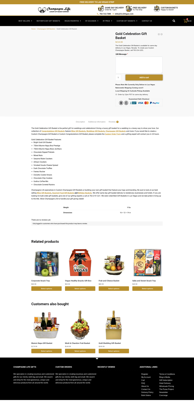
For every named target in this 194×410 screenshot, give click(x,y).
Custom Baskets (169, 8)
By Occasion (90, 21)
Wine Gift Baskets (78, 131)
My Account (146, 377)
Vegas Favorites (71, 21)
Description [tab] (80, 122)
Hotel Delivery (165, 383)
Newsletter (163, 392)
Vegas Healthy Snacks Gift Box (78, 281)
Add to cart (144, 77)
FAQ (143, 383)
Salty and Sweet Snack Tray (144, 281)
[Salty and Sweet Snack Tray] (147, 262)
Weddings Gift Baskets (95, 131)
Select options (46, 288)
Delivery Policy (147, 392)
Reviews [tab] (112, 122)
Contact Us (147, 21)
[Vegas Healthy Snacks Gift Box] (80, 262)
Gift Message (122, 54)
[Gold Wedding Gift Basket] (114, 325)
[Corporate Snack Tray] (46, 262)
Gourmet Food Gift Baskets (63, 193)
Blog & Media (164, 377)
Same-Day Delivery (114, 8)
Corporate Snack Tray (40, 281)
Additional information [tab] (97, 122)
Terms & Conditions (167, 374)
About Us (145, 386)
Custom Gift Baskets (126, 21)
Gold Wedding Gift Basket (110, 343)
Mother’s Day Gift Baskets (48, 21)
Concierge (163, 395)
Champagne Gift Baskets (46, 29)
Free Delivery (140, 8)
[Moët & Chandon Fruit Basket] (80, 325)
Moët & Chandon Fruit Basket (77, 343)
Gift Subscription (165, 380)
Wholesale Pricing (166, 386)
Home (33, 29)
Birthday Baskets (85, 193)
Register (144, 374)
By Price (106, 21)
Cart (143, 380)
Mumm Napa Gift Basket (41, 343)
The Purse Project (166, 389)
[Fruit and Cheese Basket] (114, 262)
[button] (174, 21)
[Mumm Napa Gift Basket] (46, 325)
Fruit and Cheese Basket (109, 281)
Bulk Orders (146, 395)
